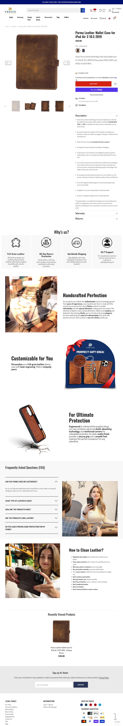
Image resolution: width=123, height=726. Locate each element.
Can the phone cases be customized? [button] (21, 481)
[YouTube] (95, 704)
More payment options (96, 95)
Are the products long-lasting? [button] (19, 518)
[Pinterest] (90, 704)
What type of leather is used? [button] (18, 501)
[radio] (77, 50)
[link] (15, 252)
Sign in (113, 9)
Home (7, 26)
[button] (8, 63)
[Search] (55, 10)
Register (119, 8)
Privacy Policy (104, 677)
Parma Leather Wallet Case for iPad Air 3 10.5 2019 (61, 650)
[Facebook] (81, 704)
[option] (37, 63)
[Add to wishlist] (115, 84)
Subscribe (81, 685)
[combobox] (53, 10)
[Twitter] (100, 704)
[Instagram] (86, 704)
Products (13, 26)
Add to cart (93, 84)
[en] (109, 18)
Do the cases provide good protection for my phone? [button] (25, 528)
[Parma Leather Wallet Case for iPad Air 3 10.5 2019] (61, 632)
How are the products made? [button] (18, 509)
